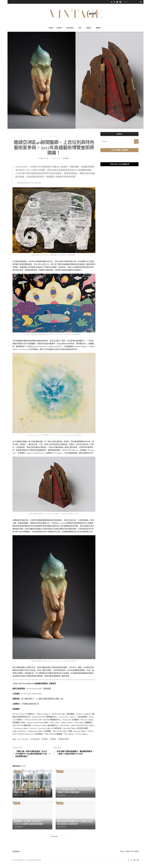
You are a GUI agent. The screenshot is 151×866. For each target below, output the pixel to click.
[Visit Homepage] (75, 14)
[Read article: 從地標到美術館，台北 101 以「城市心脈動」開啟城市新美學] (32, 783)
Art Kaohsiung (23, 739)
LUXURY (59, 28)
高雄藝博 (53, 739)
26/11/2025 (19, 795)
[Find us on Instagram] (114, 2)
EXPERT (98, 28)
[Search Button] (140, 2)
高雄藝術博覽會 (64, 739)
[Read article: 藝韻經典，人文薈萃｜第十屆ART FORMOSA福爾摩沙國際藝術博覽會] (32, 815)
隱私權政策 (16, 851)
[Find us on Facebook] (111, 2)
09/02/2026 (56, 158)
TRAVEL (88, 28)
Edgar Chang (43, 158)
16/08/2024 (19, 827)
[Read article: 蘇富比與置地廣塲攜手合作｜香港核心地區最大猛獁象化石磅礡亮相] (75, 815)
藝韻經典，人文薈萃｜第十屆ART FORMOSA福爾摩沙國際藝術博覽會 (28, 822)
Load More (54, 836)
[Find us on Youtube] (117, 2)
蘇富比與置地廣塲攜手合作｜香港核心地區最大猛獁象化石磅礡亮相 (74, 822)
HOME (51, 28)
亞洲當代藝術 (35, 739)
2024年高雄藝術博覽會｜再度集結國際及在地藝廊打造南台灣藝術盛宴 (74, 790)
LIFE (79, 28)
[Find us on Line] (120, 2)
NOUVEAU (70, 28)
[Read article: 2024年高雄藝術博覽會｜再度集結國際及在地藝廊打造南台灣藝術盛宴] (75, 783)
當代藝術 (66, 158)
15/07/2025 (62, 827)
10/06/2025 (62, 795)
